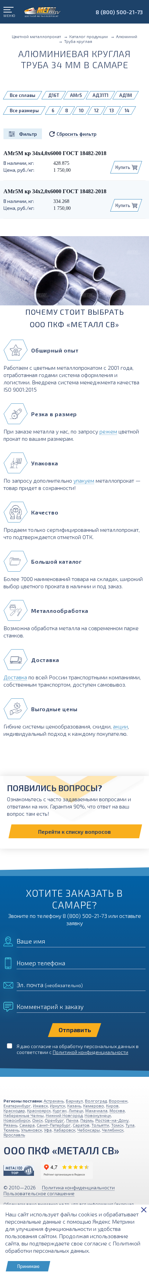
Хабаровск (64, 1129)
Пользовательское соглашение (38, 1193)
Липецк (76, 1110)
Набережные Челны (23, 1115)
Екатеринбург (17, 1105)
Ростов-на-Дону (112, 1120)
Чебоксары (88, 1129)
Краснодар (14, 1110)
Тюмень (11, 1129)
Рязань (10, 1125)
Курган (60, 1110)
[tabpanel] (74, 273)
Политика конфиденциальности (78, 1187)
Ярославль (14, 1134)
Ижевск (40, 1105)
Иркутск (57, 1105)
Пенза (72, 1120)
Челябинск (112, 1129)
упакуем (83, 480)
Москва (117, 1110)
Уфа (48, 1129)
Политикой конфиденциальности (90, 1052)
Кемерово (93, 1105)
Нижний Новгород (64, 1115)
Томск (117, 1125)
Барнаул (74, 1100)
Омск (37, 1120)
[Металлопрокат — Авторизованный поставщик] (18, 1170)
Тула (129, 1125)
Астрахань (54, 1100)
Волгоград (96, 1100)
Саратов (81, 1125)
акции (120, 726)
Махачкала (96, 1110)
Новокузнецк (98, 1115)
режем (108, 431)
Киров (112, 1105)
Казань (74, 1105)
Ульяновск (31, 1129)
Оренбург (54, 1120)
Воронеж (118, 1100)
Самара (27, 1125)
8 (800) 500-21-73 (119, 12)
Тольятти (100, 1125)
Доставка (15, 677)
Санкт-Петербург (54, 1125)
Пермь (86, 1120)
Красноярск (39, 1110)
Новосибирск (16, 1120)
